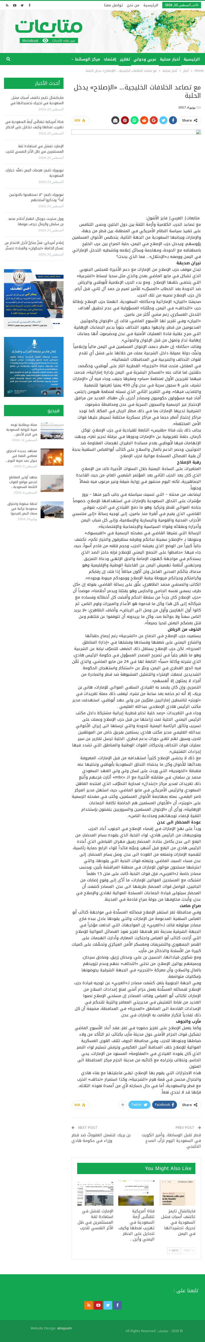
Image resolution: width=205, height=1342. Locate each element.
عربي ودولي (144, 59)
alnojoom (64, 1328)
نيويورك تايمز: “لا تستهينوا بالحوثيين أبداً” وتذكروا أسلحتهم (36, 197)
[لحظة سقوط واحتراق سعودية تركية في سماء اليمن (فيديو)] (52, 509)
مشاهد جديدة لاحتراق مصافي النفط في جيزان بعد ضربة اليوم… (21, 456)
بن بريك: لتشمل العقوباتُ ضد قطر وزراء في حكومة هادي (101, 1137)
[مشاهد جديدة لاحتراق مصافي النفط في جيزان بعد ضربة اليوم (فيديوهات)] (52, 457)
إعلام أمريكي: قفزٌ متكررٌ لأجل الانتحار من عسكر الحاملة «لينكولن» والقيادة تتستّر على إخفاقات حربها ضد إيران (34, 248)
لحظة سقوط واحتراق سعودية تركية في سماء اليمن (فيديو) (22, 508)
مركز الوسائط (87, 59)
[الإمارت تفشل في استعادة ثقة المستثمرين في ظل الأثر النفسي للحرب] (95, 1193)
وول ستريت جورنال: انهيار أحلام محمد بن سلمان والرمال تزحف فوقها (36, 221)
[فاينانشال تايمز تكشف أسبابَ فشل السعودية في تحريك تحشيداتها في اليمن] (177, 1193)
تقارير (125, 59)
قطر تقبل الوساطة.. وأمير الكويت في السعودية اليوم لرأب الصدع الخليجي (171, 1140)
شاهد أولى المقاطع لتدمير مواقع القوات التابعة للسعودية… (23, 482)
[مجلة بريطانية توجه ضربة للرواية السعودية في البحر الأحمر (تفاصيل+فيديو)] (52, 430)
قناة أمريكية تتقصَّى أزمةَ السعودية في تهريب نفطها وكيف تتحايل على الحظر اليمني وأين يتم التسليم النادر (34, 127)
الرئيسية (150, 5)
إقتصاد (110, 59)
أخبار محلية (170, 59)
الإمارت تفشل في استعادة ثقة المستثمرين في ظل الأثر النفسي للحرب (35, 149)
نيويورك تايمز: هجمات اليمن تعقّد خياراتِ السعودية (34, 173)
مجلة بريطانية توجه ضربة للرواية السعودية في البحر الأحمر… (21, 429)
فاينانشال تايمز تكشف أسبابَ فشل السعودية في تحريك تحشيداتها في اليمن (37, 103)
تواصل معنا (113, 5)
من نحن (133, 5)
